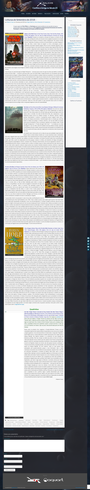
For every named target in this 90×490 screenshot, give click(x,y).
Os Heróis (28, 13)
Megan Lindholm (46, 423)
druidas (61, 420)
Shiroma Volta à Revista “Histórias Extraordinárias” (75, 43)
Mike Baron (53, 423)
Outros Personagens (72, 92)
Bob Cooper (28, 420)
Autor (61, 13)
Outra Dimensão (38, 22)
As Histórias (70, 85)
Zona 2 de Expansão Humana (74, 95)
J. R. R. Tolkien (19, 423)
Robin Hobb (32, 425)
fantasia (29, 422)
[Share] (88, 249)
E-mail (6, 459)
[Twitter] (88, 241)
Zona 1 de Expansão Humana (74, 93)
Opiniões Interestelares (72, 32)
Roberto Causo (10, 22)
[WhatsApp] (88, 243)
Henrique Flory (8, 423)
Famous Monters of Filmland (20, 422)
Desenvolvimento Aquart (80, 487)
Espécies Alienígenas (72, 88)
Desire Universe (47, 420)
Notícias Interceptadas (72, 31)
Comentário (7, 438)
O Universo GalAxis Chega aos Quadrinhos (74, 46)
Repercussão (56, 13)
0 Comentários (46, 22)
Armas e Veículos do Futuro (73, 84)
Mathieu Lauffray (38, 423)
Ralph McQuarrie (25, 425)
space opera (38, 425)
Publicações (47, 13)
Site (5, 464)
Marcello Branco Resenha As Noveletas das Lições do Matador (76, 50)
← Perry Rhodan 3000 (9, 429)
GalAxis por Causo (71, 28)
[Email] (88, 246)
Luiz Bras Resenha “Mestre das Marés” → (55, 429)
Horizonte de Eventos (72, 29)
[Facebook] (88, 238)
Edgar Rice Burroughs (10, 422)
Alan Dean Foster (13, 420)
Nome (5, 453)
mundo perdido (8, 425)
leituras (31, 423)
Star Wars (43, 425)
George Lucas (52, 422)
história (14, 423)
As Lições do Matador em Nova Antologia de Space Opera (74, 53)
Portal (23, 13)
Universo (40, 13)
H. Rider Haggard (60, 422)
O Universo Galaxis (72, 82)
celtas (40, 420)
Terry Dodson (49, 425)
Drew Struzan (54, 420)
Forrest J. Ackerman (44, 422)
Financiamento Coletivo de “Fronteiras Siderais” (76, 48)
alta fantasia (21, 420)
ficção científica (35, 422)
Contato (67, 13)
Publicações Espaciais (72, 35)
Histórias (34, 13)
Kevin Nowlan (26, 423)
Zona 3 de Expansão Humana (74, 96)
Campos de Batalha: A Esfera (74, 86)
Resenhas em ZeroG (72, 36)
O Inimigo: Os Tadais (72, 89)
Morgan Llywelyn (59, 423)
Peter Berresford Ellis (17, 425)
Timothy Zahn (55, 425)
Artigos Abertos (30, 22)
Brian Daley (35, 420)
